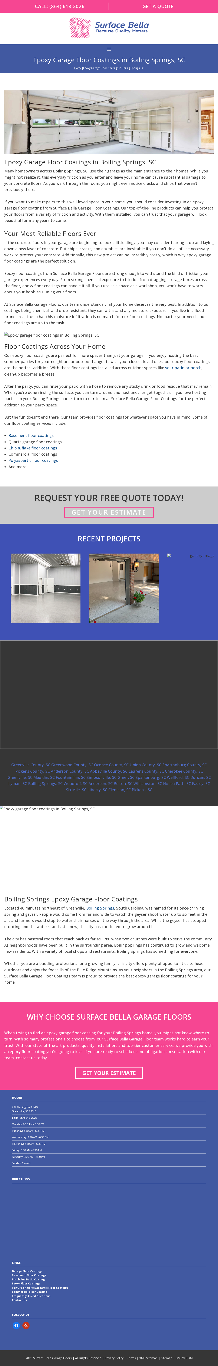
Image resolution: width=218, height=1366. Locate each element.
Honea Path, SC (177, 783)
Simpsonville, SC (101, 777)
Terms (131, 1358)
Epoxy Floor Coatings (26, 1283)
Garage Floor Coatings (27, 1271)
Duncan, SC (200, 777)
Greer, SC (126, 777)
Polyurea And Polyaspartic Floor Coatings (40, 1288)
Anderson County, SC (70, 771)
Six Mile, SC (76, 789)
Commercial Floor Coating (29, 1292)
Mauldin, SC (44, 777)
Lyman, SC (17, 783)
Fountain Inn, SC (71, 777)
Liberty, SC (97, 789)
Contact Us (19, 1300)
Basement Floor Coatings (29, 1275)
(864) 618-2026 (67, 6)
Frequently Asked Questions (31, 1296)
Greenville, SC (19, 777)
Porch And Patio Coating (28, 1279)
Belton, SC (123, 783)
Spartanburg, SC (151, 777)
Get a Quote (158, 6)
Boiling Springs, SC (45, 783)
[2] (109, 628)
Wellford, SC (178, 777)
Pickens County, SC (32, 771)
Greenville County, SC (30, 764)
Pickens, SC (142, 789)
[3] (113, 628)
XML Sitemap (148, 1358)
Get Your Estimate (109, 512)
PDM (189, 1358)
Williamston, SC (147, 783)
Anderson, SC (101, 783)
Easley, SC (201, 783)
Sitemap (166, 1358)
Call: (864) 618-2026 (24, 1118)
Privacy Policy (114, 1358)
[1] (104, 628)
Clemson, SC (119, 789)
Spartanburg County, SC (184, 764)
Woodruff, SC (75, 783)
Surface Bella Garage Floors (52, 1358)
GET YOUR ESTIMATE (109, 1072)
